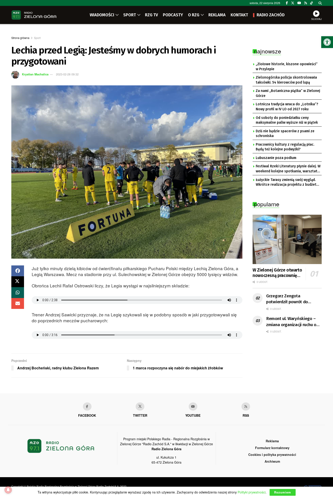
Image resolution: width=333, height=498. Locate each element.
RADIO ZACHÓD (271, 14)
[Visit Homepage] (34, 15)
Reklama (272, 441)
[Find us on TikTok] (311, 3)
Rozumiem (282, 492)
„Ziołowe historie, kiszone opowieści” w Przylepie (287, 66)
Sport (37, 38)
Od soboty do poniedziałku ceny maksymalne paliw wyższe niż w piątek (287, 120)
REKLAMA (217, 14)
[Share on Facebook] (17, 270)
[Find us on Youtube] (193, 406)
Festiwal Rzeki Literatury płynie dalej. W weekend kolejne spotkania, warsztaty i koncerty (288, 169)
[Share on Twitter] (17, 281)
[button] (327, 42)
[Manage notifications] (8, 489)
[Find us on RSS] (305, 3)
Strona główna (20, 38)
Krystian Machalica (35, 74)
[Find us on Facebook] (287, 3)
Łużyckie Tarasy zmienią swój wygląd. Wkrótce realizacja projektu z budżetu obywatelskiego (287, 182)
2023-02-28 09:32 (67, 74)
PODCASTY (173, 14)
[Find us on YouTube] (299, 3)
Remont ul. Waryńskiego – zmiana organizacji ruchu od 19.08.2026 (292, 322)
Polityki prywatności (251, 492)
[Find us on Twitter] (292, 3)
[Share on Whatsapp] (17, 292)
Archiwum (272, 461)
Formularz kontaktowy (272, 447)
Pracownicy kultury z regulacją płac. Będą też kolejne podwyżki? (285, 147)
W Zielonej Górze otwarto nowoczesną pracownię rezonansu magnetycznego (277, 272)
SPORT (129, 14)
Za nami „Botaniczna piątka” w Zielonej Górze (288, 93)
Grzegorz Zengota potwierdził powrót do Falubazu (287, 299)
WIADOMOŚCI (102, 14)
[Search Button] (320, 3)
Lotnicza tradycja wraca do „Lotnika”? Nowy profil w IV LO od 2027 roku (287, 106)
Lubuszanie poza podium (276, 158)
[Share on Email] (17, 303)
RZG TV (151, 14)
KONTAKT (239, 14)
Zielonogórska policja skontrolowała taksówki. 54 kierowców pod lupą (286, 79)
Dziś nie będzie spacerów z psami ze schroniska (285, 133)
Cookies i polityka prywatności (272, 454)
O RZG (193, 14)
